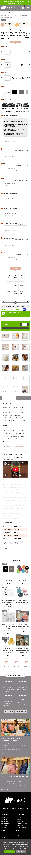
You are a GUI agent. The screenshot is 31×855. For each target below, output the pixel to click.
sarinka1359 (25, 683)
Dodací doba (19, 819)
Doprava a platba (20, 817)
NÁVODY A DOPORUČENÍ (10, 460)
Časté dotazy (4, 827)
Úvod (2, 12)
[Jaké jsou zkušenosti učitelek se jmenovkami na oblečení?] (15, 727)
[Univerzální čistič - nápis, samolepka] (5, 368)
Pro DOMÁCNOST (23, 12)
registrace (18, 833)
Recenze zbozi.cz (9, 711)
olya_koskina (11, 697)
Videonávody (4, 825)
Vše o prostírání (5, 821)
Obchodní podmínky (20, 821)
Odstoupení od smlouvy (21, 827)
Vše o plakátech (5, 823)
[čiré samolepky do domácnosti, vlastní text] (25, 357)
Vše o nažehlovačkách (6, 819)
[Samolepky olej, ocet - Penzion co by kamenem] (15, 368)
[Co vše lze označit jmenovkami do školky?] (15, 765)
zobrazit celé (4, 753)
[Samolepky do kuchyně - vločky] (5, 357)
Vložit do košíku (16, 328)
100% (15, 302)
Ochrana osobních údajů (21, 823)
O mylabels (4, 835)
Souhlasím (9, 851)
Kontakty (4, 837)
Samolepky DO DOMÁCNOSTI (11, 12)
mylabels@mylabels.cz (10, 808)
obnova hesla (19, 837)
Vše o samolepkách (6, 817)
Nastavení (21, 851)
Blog (3, 833)
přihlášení (18, 835)
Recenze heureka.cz (21, 711)
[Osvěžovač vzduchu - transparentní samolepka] (15, 357)
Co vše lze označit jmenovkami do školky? (15, 776)
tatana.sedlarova (11, 683)
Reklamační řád (19, 825)
